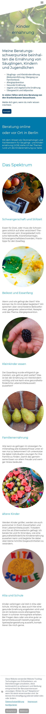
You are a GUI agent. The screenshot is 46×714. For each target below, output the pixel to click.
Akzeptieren (11, 711)
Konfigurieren (11, 705)
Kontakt (6, 111)
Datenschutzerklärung (14, 701)
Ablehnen (24, 711)
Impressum (32, 701)
